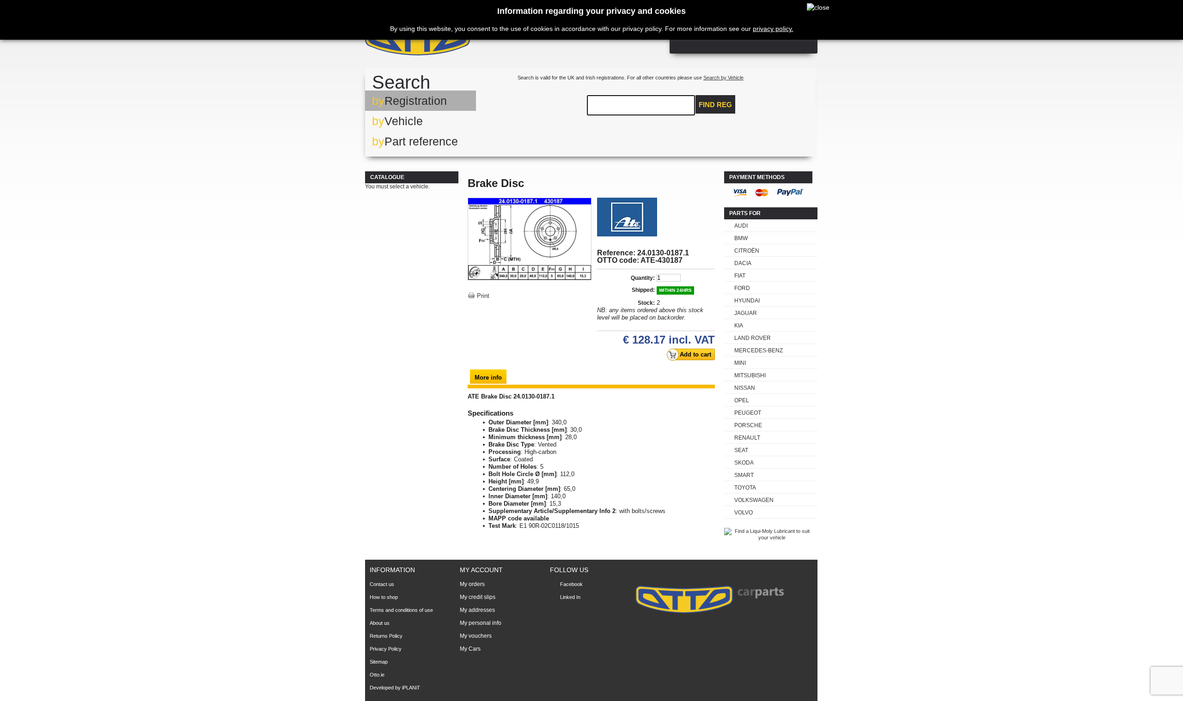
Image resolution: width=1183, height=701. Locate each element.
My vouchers (476, 636)
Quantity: (643, 278)
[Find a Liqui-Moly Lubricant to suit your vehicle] (768, 537)
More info (488, 377)
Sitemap (379, 662)
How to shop (384, 597)
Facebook (571, 584)
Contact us (382, 584)
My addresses (477, 610)
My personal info (480, 623)
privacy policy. (773, 28)
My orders (472, 584)
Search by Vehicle (723, 77)
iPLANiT (411, 687)
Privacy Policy (386, 649)
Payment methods (757, 177)
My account (481, 570)
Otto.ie (377, 674)
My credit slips (477, 597)
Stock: (646, 303)
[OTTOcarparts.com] (462, 41)
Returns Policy (386, 636)
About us (380, 623)
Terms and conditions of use (401, 610)
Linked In (570, 597)
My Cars (470, 649)
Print (483, 295)
